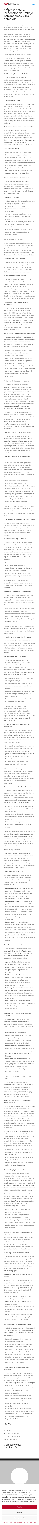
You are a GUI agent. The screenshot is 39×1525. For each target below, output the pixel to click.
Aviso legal (33, 1522)
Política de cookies (8, 1522)
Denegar (19, 1512)
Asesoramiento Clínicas (12, 1433)
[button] (36, 1487)
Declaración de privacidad (21, 1522)
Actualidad (7, 1430)
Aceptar (19, 1507)
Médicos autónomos (10, 1439)
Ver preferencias (19, 1518)
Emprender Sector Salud (12, 1436)
